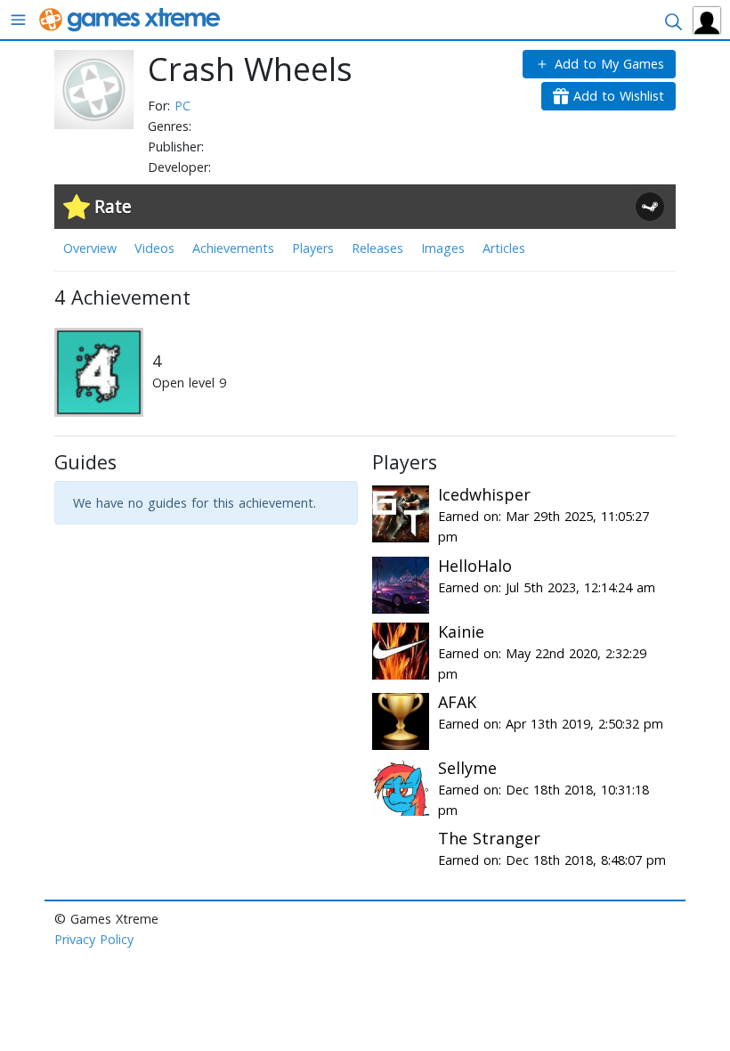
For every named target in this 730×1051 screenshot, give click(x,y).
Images (443, 248)
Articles (504, 248)
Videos (154, 248)
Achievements (233, 248)
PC (182, 105)
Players (313, 248)
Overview (90, 248)
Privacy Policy (94, 939)
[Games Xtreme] (131, 18)
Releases (377, 248)
